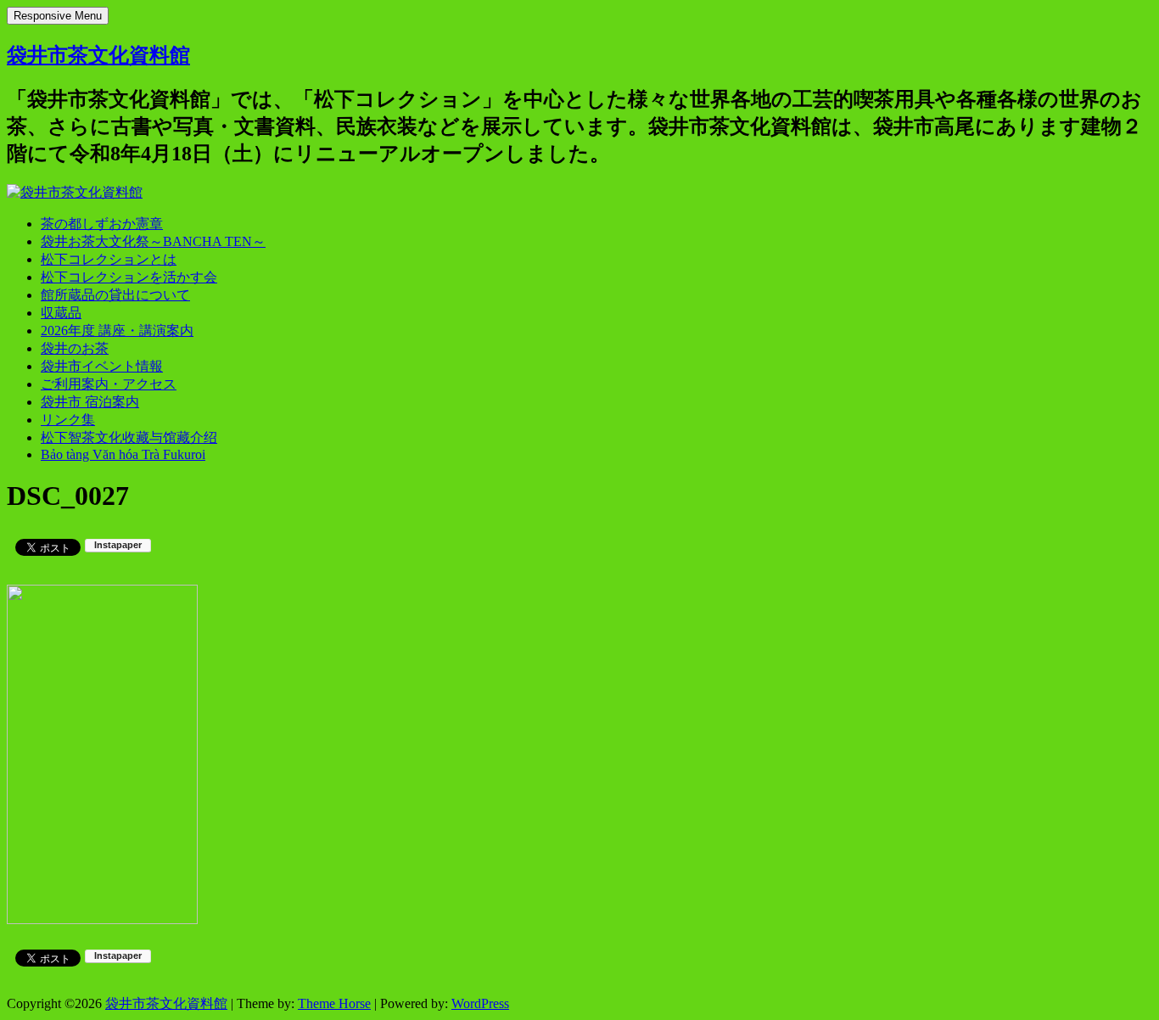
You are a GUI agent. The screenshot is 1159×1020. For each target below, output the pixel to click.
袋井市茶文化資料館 (98, 55)
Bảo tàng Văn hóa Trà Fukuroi (123, 454)
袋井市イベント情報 (102, 366)
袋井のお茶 (75, 348)
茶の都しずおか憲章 (102, 223)
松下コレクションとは (108, 259)
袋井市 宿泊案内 (90, 402)
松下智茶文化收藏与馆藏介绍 (129, 437)
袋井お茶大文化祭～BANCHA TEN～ (153, 241)
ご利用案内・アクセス (108, 384)
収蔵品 (61, 312)
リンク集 (68, 419)
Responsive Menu (58, 15)
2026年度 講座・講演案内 (117, 330)
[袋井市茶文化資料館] (75, 192)
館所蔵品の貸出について (115, 295)
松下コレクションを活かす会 (129, 277)
